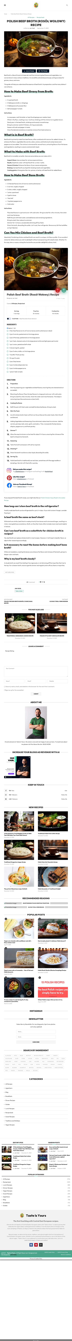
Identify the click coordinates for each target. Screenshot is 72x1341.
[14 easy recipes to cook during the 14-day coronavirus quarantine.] (19, 987)
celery (16, 1058)
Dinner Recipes (10, 1100)
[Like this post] (40, 582)
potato (38, 1064)
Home (5, 14)
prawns (53, 1064)
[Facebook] (31, 1245)
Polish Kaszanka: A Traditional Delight (49, 889)
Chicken (47, 498)
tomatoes (20, 1070)
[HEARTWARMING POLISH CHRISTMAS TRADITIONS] (36, 903)
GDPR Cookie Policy (50, 1252)
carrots (55, 1055)
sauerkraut (23, 1067)
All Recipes (8, 1055)
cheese (23, 1058)
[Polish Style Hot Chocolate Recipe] (52, 623)
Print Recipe (43, 71)
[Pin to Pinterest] (44, 582)
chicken (30, 1058)
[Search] (67, 5)
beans (21, 1055)
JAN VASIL (13, 1255)
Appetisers (8, 1088)
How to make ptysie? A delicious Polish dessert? (52, 941)
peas (19, 1064)
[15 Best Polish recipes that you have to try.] (53, 987)
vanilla (28, 1070)
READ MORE (47, 744)
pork (31, 1064)
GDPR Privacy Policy (63, 1252)
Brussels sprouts (38, 1055)
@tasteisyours (19, 471)
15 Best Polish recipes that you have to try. (50, 1000)
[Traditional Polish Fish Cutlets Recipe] (53, 821)
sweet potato (48, 1067)
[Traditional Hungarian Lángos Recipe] (20, 623)
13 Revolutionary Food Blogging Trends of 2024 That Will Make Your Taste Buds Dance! (18, 834)
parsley (7, 1064)
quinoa (7, 1067)
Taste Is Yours (21, 486)
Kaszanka (23, 1061)
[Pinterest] (36, 1245)
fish (58, 1058)
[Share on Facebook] (42, 582)
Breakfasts (8, 1096)
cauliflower (8, 1058)
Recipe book (9, 1112)
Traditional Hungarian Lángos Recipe (20, 636)
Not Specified (9, 572)
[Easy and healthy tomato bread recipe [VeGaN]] (42, 1149)
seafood (31, 1067)
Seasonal (39, 1067)
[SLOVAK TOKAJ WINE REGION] (36, 907)
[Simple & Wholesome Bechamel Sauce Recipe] (42, 1167)
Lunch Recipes (9, 1108)
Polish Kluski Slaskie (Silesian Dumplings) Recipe (52, 970)
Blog (6, 1092)
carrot (48, 1055)
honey (16, 1061)
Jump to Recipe (30, 71)
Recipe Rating (9, 651)
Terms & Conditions (66, 1254)
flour (63, 1058)
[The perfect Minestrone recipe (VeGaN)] (19, 877)
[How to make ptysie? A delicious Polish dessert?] (53, 929)
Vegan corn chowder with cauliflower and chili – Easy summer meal (18, 942)
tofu (6, 1070)
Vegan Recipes (10, 1125)
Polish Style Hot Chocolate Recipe (52, 636)
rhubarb (14, 1067)
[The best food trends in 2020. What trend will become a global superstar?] (42, 1158)
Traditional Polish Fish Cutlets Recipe (49, 833)
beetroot (28, 1055)
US (15, 328)
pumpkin (60, 1064)
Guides (7, 1104)
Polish (43, 498)
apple (15, 1055)
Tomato (13, 1070)
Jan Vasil (32, 28)
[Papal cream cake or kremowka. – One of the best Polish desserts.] (19, 958)
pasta (13, 1064)
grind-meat (8, 1061)
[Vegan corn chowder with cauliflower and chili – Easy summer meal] (19, 929)
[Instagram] (41, 1245)
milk (43, 1061)
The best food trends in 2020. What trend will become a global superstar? (59, 1157)
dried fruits (45, 1058)
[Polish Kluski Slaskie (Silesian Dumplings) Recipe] (53, 958)
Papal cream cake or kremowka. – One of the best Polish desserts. (18, 971)
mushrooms (50, 1061)
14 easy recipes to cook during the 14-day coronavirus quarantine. (16, 1000)
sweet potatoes (59, 1067)
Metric (10, 328)
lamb (30, 1061)
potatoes (45, 1064)
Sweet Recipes (10, 1117)
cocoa (37, 1058)
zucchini (35, 1070)
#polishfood (49, 471)
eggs (52, 1058)
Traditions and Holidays (12, 1121)
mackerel (36, 1061)
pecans (25, 1064)
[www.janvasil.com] (17, 757)
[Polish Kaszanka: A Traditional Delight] (53, 877)
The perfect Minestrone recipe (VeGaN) (15, 889)
